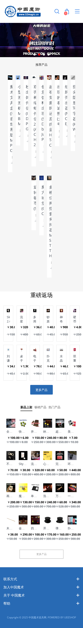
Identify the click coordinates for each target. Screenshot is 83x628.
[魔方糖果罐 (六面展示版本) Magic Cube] (23, 487)
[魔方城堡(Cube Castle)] (41, 178)
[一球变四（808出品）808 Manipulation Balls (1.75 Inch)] (72, 487)
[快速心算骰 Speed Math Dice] (23, 423)
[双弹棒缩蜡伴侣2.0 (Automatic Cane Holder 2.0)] (33, 77)
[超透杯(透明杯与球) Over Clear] (60, 423)
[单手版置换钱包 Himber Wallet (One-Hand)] (35, 487)
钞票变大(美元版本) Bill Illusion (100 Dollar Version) (48, 319)
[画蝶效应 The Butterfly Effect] (10, 487)
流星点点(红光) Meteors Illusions (21, 319)
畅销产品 (40, 407)
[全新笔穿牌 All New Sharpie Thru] (10, 423)
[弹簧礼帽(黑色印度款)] (60, 519)
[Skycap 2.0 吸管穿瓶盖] (23, 455)
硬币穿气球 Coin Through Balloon (74, 319)
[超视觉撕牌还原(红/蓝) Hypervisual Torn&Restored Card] (49, 77)
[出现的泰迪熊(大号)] (57, 77)
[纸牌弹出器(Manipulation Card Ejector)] (65, 77)
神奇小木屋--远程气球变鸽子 (61, 319)
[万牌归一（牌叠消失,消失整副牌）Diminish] (60, 487)
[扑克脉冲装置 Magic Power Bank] (72, 519)
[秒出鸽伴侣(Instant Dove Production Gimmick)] (26, 77)
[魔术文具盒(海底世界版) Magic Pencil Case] (10, 77)
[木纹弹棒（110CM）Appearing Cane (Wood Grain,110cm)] (10, 519)
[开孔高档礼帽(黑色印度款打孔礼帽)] (47, 519)
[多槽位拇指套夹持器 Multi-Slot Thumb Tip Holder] (49, 178)
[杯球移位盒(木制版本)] (47, 423)
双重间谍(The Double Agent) (74, 358)
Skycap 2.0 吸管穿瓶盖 (8, 319)
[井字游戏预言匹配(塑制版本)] (35, 423)
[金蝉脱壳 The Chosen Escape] (23, 519)
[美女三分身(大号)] (72, 423)
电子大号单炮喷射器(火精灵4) (34, 358)
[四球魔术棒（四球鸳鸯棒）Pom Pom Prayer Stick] (35, 519)
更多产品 (41, 390)
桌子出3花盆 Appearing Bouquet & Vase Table (21, 358)
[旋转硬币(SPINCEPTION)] (33, 178)
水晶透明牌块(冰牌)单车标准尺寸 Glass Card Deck (61, 358)
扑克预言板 (48, 358)
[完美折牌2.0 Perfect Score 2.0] (60, 455)
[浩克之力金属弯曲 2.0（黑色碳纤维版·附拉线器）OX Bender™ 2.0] (47, 487)
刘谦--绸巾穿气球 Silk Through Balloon (8, 358)
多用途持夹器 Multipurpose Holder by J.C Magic (34, 319)
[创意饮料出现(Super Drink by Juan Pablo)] (41, 77)
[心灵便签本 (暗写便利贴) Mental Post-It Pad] (47, 455)
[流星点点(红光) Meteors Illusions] (35, 455)
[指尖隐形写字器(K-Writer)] (73, 77)
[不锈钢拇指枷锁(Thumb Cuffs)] (10, 455)
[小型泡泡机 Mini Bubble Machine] (18, 77)
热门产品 (54, 407)
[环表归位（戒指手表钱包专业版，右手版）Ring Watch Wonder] (72, 455)
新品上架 (26, 407)
